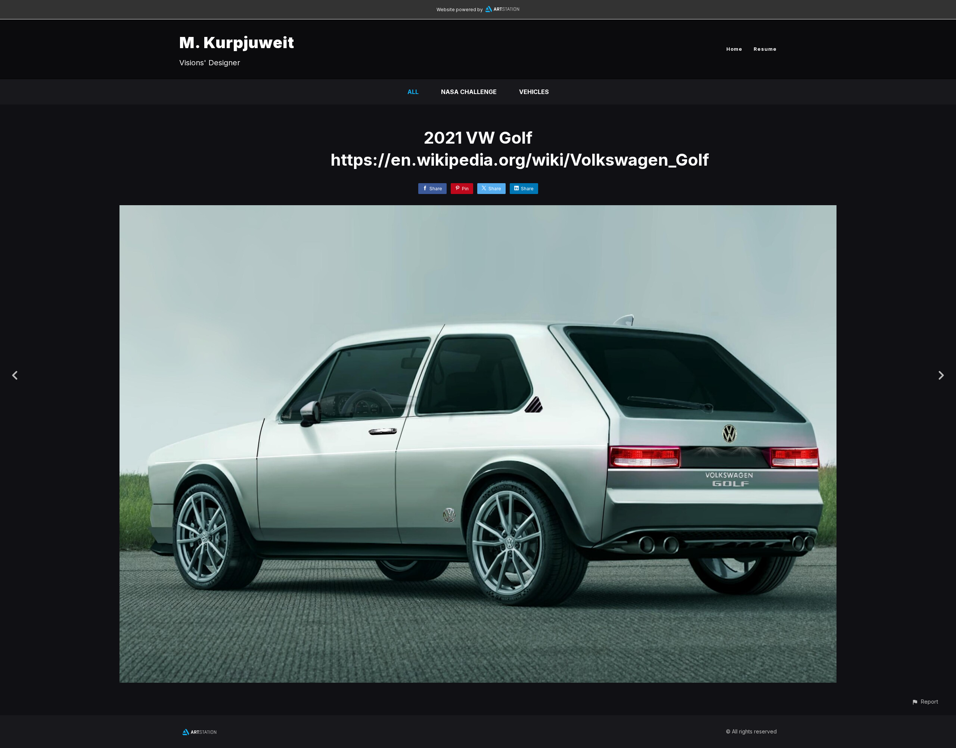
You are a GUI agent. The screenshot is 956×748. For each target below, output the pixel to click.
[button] (925, 701)
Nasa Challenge (469, 92)
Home (734, 49)
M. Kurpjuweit (236, 42)
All (413, 92)
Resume (765, 49)
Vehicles (534, 92)
